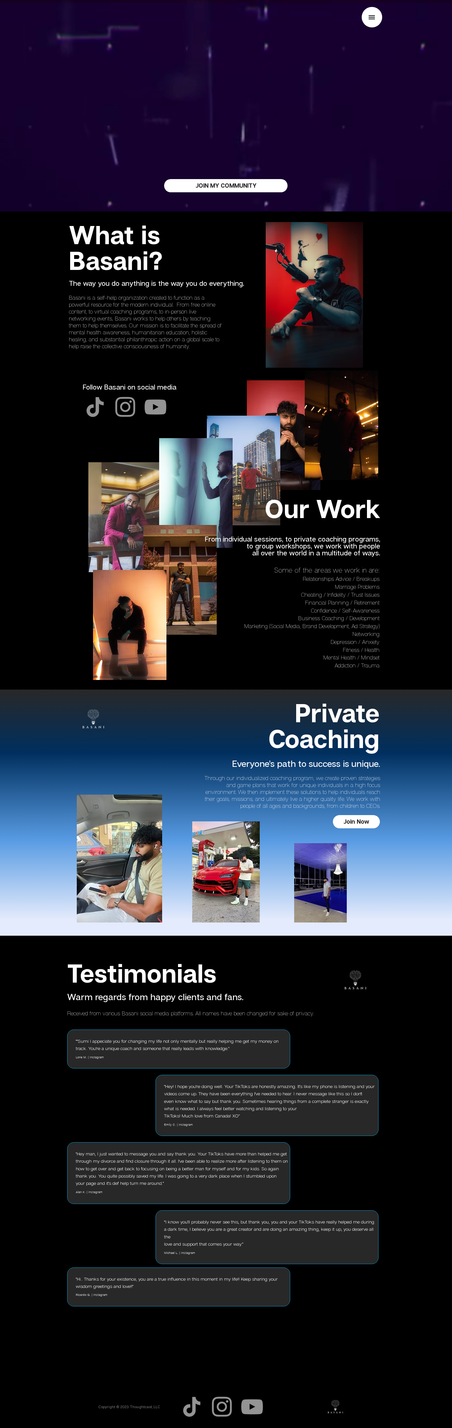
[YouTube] (155, 407)
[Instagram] (125, 407)
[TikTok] (95, 407)
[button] (372, 17)
